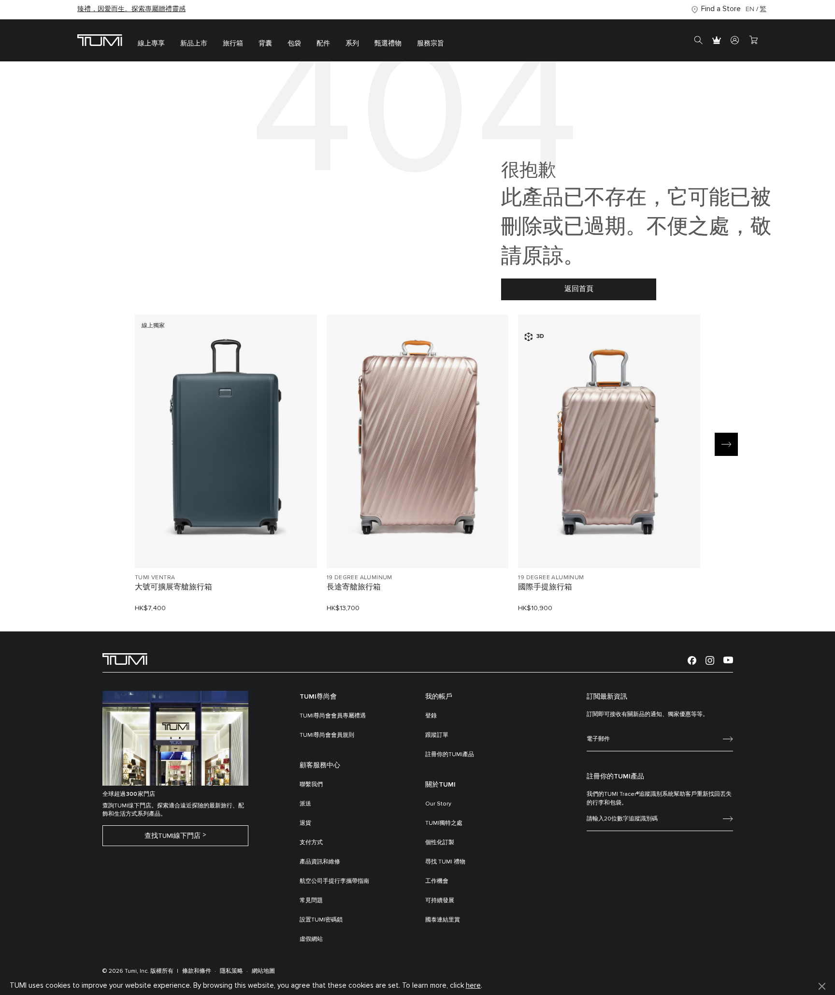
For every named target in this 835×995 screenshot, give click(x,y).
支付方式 (311, 843)
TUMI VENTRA (155, 578)
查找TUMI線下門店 (172, 836)
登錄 (431, 716)
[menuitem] (151, 40)
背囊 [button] (265, 43)
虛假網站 (311, 939)
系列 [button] (352, 43)
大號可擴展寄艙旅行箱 (173, 587)
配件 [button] (323, 43)
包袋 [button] (294, 43)
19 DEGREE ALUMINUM (359, 578)
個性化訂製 (439, 843)
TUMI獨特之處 (443, 823)
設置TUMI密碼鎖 (321, 920)
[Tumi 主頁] (99, 40)
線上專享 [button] (151, 43)
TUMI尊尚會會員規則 (327, 735)
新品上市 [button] (193, 43)
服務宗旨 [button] (430, 43)
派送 (305, 804)
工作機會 (436, 881)
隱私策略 (231, 971)
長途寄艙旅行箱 (354, 587)
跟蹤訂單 (436, 735)
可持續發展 (439, 901)
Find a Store (721, 9)
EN (750, 9)
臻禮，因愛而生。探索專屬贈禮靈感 (131, 9)
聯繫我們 (311, 785)
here (473, 985)
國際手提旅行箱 (545, 587)
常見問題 (311, 901)
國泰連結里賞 (442, 920)
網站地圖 (263, 971)
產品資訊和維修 (320, 862)
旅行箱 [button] (233, 43)
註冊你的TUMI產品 (449, 755)
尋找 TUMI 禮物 (445, 862)
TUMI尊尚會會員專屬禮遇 (333, 716)
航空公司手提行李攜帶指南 (334, 881)
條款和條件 (196, 971)
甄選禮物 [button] (388, 43)
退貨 (305, 823)
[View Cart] (753, 40)
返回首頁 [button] (578, 289)
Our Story (438, 804)
